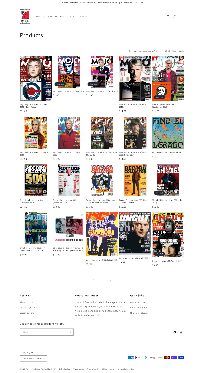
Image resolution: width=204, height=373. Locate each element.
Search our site (27, 313)
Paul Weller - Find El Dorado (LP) (166, 152)
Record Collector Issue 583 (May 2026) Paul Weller (133, 201)
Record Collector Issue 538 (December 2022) (64, 201)
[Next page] (110, 280)
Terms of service (93, 369)
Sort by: (132, 51)
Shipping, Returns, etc (140, 313)
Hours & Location (138, 307)
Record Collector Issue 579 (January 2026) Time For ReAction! (101, 201)
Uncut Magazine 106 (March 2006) (134, 258)
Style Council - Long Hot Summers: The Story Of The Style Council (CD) (68, 249)
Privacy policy (78, 369)
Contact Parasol (138, 302)
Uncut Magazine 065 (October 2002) (101, 260)
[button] (40, 16)
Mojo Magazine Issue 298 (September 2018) (163, 105)
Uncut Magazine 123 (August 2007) (167, 261)
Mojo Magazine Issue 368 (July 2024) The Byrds (102, 153)
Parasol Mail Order (33, 369)
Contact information (126, 369)
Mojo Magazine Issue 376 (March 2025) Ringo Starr (133, 153)
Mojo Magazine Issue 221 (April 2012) (102, 91)
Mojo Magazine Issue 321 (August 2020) (34, 153)
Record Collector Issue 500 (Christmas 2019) (31, 201)
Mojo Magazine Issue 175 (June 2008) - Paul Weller (33, 105)
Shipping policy (108, 369)
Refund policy (64, 369)
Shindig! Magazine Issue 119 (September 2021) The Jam (32, 249)
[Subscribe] (70, 331)
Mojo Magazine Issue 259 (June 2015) (132, 105)
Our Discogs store (28, 307)
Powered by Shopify (48, 369)
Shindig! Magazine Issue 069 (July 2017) (167, 201)
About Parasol (27, 302)
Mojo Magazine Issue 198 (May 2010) (68, 91)
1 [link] (94, 280)
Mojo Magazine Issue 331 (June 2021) (66, 153)
